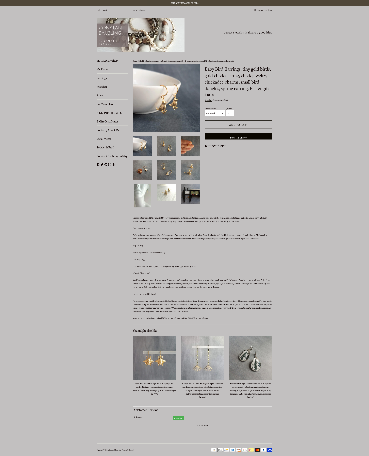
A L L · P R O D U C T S (109, 113)
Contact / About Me (108, 130)
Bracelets (102, 86)
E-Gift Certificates (107, 121)
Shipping (208, 100)
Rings (100, 95)
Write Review (178, 418)
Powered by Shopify (128, 450)
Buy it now (238, 137)
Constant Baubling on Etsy (112, 156)
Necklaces (102, 69)
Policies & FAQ (105, 147)
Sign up (142, 10)
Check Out (268, 10)
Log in (135, 10)
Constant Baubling (115, 450)
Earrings (102, 78)
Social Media (104, 138)
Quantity (229, 108)
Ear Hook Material (210, 108)
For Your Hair (105, 104)
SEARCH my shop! (107, 60)
